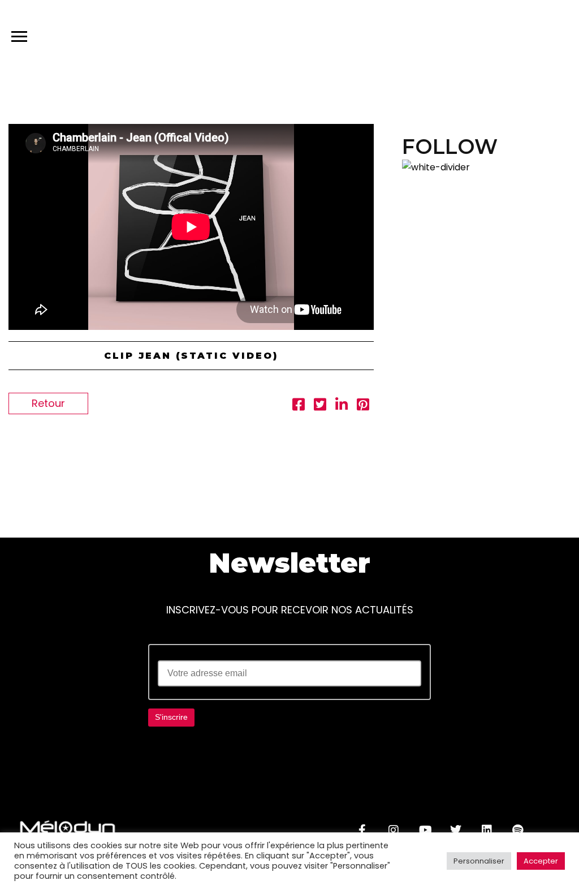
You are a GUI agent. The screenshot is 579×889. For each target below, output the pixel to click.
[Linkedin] (486, 830)
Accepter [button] (541, 861)
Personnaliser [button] (478, 861)
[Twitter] (455, 830)
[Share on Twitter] (320, 406)
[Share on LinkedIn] (341, 406)
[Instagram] (393, 830)
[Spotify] (518, 830)
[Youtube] (424, 830)
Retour (48, 403)
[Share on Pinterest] (363, 406)
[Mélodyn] (498, 39)
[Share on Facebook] (298, 406)
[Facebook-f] (362, 830)
